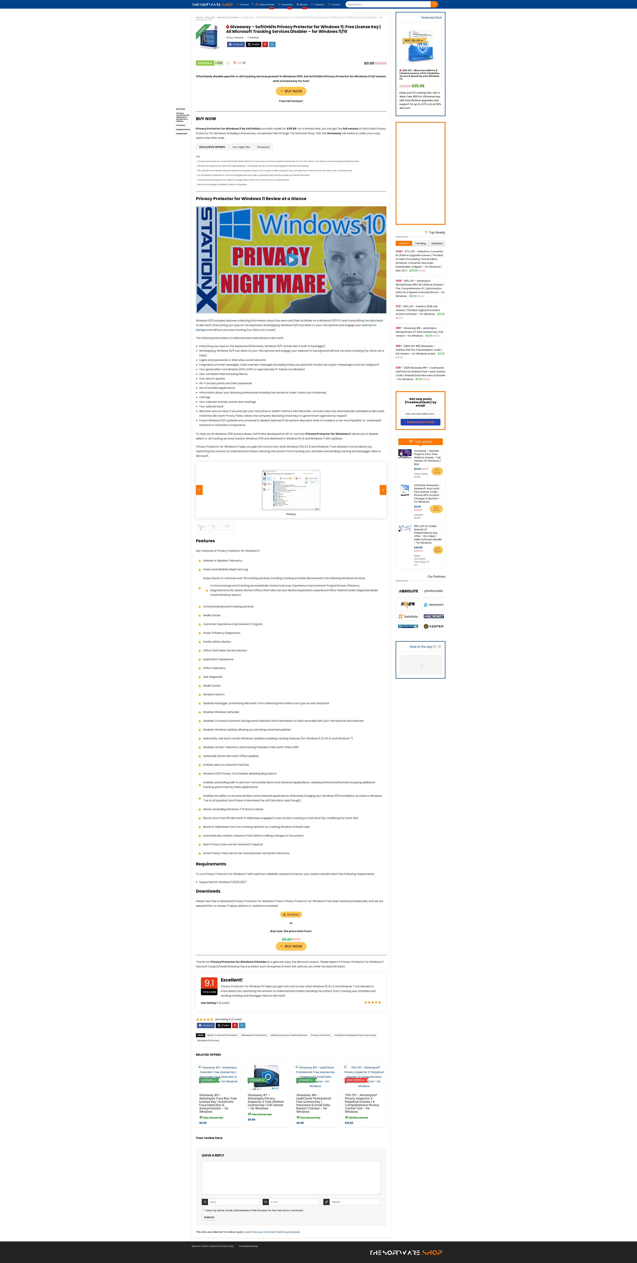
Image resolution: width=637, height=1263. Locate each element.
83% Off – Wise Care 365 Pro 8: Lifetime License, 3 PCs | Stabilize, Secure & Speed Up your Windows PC (419, 74)
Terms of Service (210, 1246)
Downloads (181, 133)
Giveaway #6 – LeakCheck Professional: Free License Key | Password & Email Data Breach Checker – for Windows (313, 1103)
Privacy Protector (321, 1035)
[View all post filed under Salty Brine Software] (408, 626)
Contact (335, 4)
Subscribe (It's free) (420, 422)
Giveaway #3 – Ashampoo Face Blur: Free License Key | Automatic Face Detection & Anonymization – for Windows (218, 1103)
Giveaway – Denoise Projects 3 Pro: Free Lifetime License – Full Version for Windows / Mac (427, 457)
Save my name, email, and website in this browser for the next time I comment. (255, 1210)
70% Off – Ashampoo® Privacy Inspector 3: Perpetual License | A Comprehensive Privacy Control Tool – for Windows (362, 1103)
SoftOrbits (254, 37)
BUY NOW (293, 91)
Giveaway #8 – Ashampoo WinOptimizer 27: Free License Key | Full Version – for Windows (419, 331)
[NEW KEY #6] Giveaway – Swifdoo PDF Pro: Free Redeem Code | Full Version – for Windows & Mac (419, 349)
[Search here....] (434, 4)
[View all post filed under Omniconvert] (433, 604)
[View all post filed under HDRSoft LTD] (433, 591)
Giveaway (287, 5)
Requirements (183, 129)
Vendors (319, 4)
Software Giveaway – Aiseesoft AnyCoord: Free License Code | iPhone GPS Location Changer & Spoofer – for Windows (427, 493)
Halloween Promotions (254, 1035)
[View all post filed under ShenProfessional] (408, 604)
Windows (293, 914)
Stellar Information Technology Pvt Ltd (421, 560)
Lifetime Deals (266, 5)
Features (180, 125)
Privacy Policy (227, 1246)
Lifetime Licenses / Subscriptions (288, 1035)
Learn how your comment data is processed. (272, 1232)
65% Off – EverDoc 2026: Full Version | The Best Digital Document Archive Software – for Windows (418, 310)
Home (199, 17)
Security (210, 17)
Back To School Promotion (222, 1035)
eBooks (303, 5)
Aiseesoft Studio (418, 516)
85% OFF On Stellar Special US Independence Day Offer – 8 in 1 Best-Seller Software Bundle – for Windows (428, 534)
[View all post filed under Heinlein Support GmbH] (408, 616)
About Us (196, 1246)
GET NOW (437, 471)
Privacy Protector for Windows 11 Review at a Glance (183, 117)
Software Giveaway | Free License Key (355, 1035)
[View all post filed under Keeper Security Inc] (433, 626)
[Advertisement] (420, 173)
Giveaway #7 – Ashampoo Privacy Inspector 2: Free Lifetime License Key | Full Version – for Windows (266, 1101)
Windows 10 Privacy (208, 1040)
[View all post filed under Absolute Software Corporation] (408, 591)
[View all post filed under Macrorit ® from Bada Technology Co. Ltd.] (433, 616)
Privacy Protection (228, 17)
